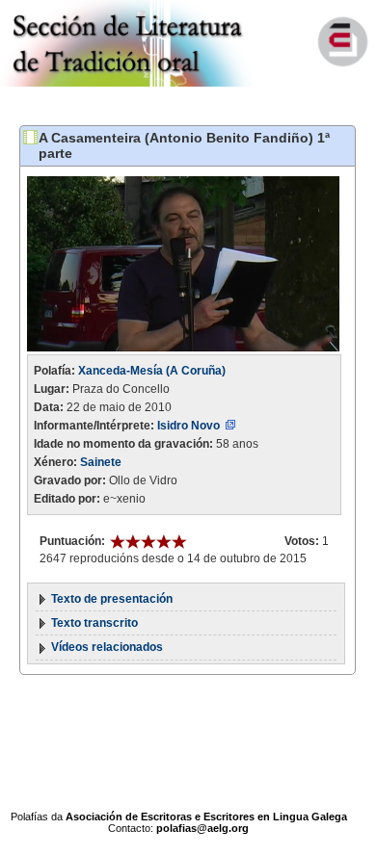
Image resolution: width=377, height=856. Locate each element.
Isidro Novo (188, 425)
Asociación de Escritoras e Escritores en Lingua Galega (206, 816)
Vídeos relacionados (107, 647)
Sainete (100, 462)
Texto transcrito (94, 623)
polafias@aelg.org (202, 828)
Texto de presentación (112, 599)
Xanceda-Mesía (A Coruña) (152, 370)
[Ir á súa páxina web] (230, 425)
